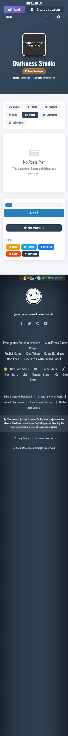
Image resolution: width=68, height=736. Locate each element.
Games (16, 107)
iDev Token (33, 353)
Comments (52, 114)
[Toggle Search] (59, 17)
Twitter (30, 246)
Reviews (53, 107)
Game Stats (49, 369)
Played (34, 107)
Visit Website (34, 228)
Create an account (47, 9)
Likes (14, 114)
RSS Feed (13, 359)
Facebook (47, 246)
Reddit (15, 253)
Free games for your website (22, 342)
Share (14, 246)
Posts (32, 114)
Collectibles (18, 122)
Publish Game (13, 353)
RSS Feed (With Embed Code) (42, 359)
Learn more (51, 426)
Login (16, 9)
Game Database (54, 353)
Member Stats (39, 374)
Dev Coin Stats (18, 369)
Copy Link (32, 253)
